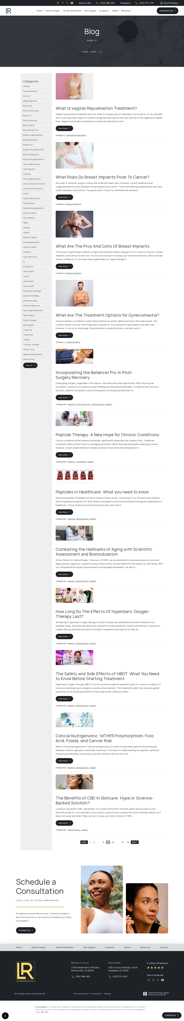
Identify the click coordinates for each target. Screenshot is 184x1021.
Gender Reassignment (33, 208)
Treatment (28, 335)
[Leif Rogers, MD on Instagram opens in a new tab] (58, 3)
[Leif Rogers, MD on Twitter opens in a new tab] (67, 3)
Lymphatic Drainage (32, 291)
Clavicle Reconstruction (34, 184)
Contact (164, 947)
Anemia (26, 86)
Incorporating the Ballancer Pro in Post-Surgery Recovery (94, 375)
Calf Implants (29, 169)
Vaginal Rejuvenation (32, 354)
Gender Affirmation (72, 10)
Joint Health (28, 271)
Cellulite (27, 174)
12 (100, 52)
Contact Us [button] (170, 1015)
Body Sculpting (30, 120)
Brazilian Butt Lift (31, 130)
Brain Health (28, 125)
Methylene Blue (30, 300)
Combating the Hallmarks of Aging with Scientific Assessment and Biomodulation (104, 551)
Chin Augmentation (32, 179)
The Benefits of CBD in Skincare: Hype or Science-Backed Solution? (105, 800)
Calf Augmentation (31, 164)
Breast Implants (30, 140)
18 (128, 842)
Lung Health (28, 286)
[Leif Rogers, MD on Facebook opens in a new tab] (62, 3)
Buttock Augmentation (33, 159)
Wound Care (28, 359)
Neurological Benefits (33, 310)
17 (123, 842)
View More (63, 128)
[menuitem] (58, 3)
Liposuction (28, 281)
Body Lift (27, 115)
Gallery (115, 10)
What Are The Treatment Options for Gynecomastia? (107, 315)
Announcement (30, 91)
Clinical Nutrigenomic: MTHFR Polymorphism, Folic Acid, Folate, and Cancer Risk (105, 738)
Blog (94, 52)
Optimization (29, 315)
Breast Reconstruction (33, 149)
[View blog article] (74, 86)
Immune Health (30, 247)
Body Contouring (31, 110)
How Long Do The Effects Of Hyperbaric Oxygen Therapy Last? (102, 614)
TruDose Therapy (31, 344)
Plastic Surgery (53, 10)
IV (24, 261)
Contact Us (166, 10)
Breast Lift (28, 145)
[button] (5, 1015)
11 (103, 842)
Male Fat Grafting (31, 296)
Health (26, 232)
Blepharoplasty (30, 101)
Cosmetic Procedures (33, 188)
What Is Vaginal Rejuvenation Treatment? (96, 108)
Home (85, 52)
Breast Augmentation (33, 135)
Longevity (104, 10)
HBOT (25, 223)
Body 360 (27, 106)
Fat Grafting (28, 203)
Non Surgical (90, 10)
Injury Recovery (30, 257)
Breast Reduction (31, 154)
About (40, 10)
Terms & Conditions (81, 994)
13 (113, 842)
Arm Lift (26, 96)
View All (29, 365)
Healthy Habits (30, 237)
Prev (84, 842)
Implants (27, 252)
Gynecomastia (29, 213)
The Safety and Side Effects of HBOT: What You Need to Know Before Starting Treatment (107, 676)
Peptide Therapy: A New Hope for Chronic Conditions (107, 434)
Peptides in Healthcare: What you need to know (102, 492)
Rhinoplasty (28, 325)
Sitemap (107, 994)
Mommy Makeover (31, 305)
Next (134, 842)
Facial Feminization (32, 198)
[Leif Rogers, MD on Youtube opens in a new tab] (72, 3)
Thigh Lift (27, 330)
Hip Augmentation (31, 242)
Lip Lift (26, 276)
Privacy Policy (96, 994)
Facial (25, 193)
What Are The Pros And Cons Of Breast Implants (103, 246)
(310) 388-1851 (42, 1012)
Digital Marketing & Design (158, 994)
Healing (26, 227)
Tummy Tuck (29, 349)
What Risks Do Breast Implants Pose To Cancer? (103, 177)
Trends (26, 339)
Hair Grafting (29, 218)
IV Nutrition (28, 266)
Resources (126, 10)
